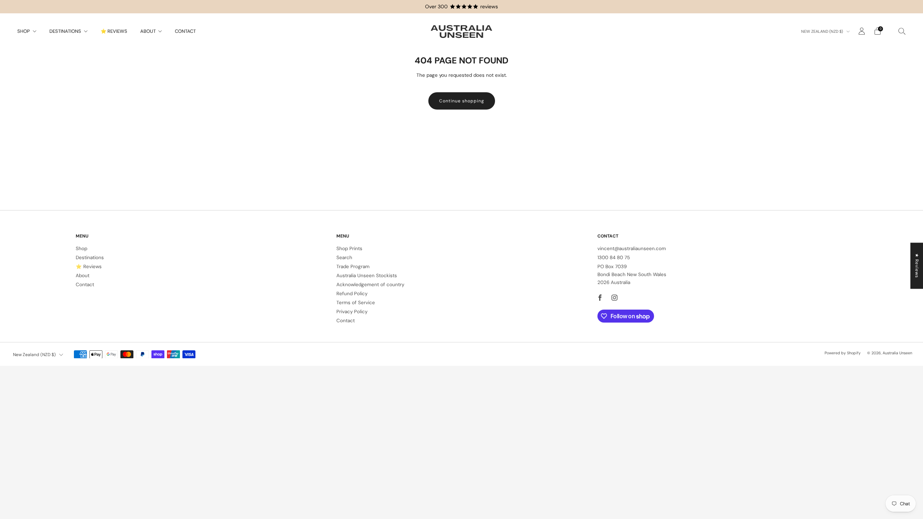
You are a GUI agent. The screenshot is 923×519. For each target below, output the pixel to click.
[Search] (902, 31)
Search (344, 257)
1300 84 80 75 (613, 257)
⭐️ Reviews (114, 31)
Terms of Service (355, 303)
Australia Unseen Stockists (366, 275)
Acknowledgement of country (370, 284)
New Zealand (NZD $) (822, 31)
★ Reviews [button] (917, 265)
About (148, 31)
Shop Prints (349, 248)
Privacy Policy (351, 312)
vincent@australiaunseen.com (631, 248)
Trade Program (353, 266)
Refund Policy (351, 293)
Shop (23, 31)
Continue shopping (461, 101)
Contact (185, 31)
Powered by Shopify (843, 352)
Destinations (65, 31)
